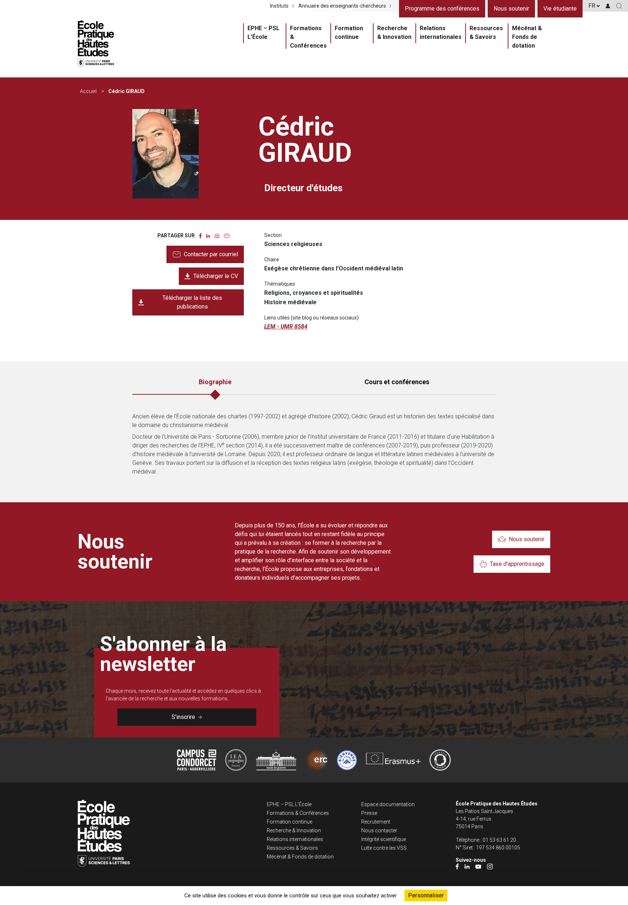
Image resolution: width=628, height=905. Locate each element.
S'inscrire (183, 716)
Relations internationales (441, 32)
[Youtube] (478, 866)
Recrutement (375, 822)
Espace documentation (388, 804)
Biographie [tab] (215, 382)
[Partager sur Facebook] (200, 235)
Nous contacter (379, 830)
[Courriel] (226, 235)
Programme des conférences (442, 8)
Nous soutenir (511, 8)
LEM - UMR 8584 (285, 326)
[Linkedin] (467, 866)
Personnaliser (426, 895)
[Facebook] (457, 866)
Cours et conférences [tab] (397, 382)
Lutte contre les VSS (384, 848)
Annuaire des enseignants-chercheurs (342, 6)
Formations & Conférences (308, 37)
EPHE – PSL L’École (263, 32)
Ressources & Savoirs (486, 32)
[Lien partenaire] (196, 760)
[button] (619, 6)
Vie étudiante (560, 8)
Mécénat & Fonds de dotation (527, 37)
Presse (369, 813)
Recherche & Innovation (394, 32)
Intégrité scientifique (383, 839)
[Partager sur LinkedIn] (208, 235)
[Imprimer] (217, 235)
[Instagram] (490, 866)
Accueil (88, 91)
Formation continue (349, 32)
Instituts (279, 6)
